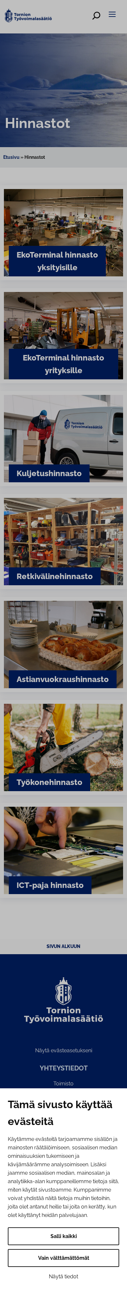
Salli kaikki (63, 1236)
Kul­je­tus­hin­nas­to (49, 473)
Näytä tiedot (63, 1276)
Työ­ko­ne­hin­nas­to (49, 782)
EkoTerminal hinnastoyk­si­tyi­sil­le (57, 261)
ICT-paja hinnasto (50, 885)
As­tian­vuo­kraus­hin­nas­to (63, 679)
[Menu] (113, 14)
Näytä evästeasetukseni (63, 1050)
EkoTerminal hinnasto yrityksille (63, 364)
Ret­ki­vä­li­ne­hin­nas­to (55, 576)
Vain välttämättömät (63, 1258)
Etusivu (11, 157)
